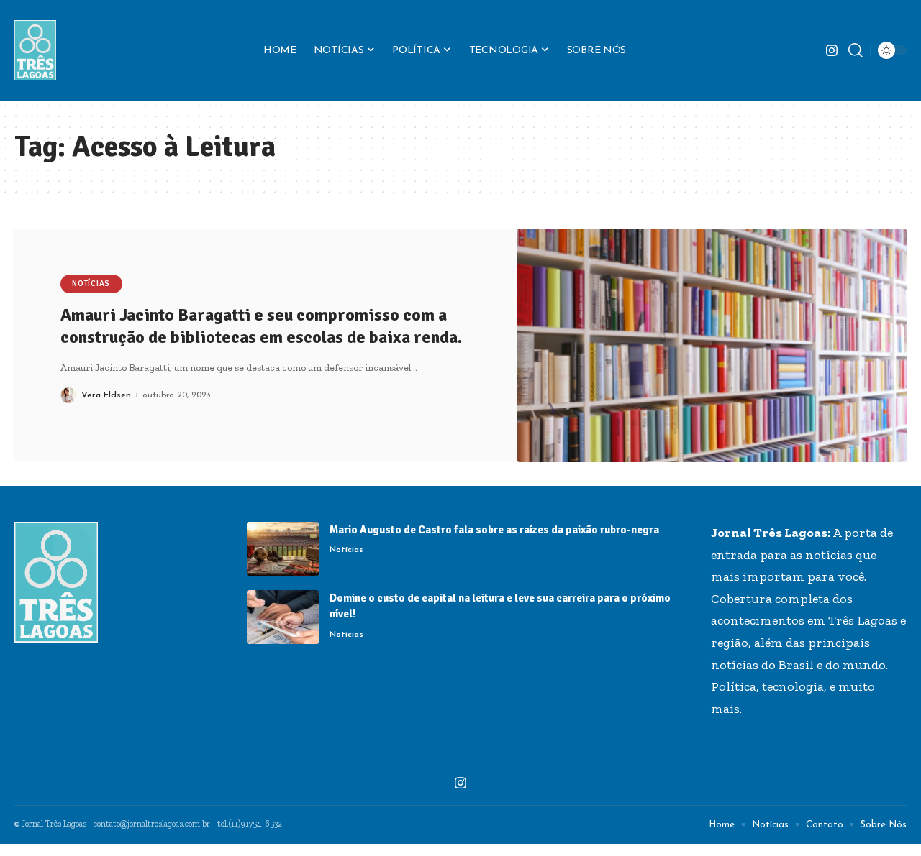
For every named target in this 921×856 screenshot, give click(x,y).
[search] (855, 50)
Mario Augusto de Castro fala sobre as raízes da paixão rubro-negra (494, 529)
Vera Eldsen (106, 395)
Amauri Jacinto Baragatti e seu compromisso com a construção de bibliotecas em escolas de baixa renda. (261, 326)
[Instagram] (831, 51)
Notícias (91, 283)
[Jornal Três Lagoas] (35, 50)
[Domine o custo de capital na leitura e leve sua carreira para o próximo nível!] (283, 617)
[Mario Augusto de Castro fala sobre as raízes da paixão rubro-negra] (283, 549)
